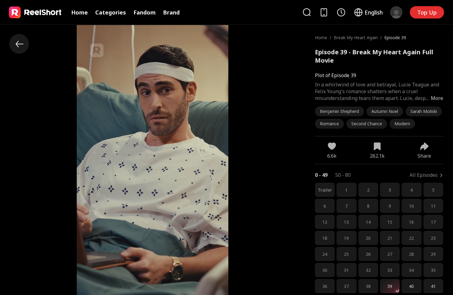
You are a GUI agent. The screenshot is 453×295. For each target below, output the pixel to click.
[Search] (307, 12)
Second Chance (366, 124)
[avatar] (396, 12)
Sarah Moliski (423, 111)
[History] (341, 12)
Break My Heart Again (356, 37)
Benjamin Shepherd (339, 111)
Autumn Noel (384, 111)
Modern (402, 124)
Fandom (144, 12)
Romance (329, 124)
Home (79, 12)
